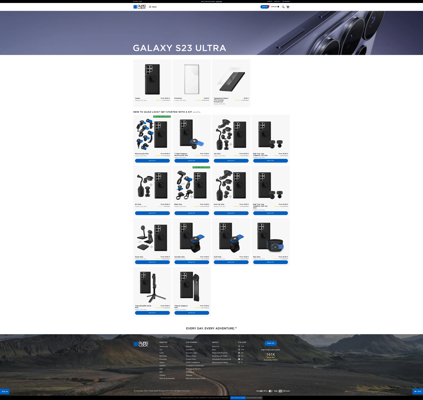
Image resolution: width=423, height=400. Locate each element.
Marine (162, 362)
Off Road (163, 356)
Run (161, 372)
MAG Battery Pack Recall (195, 378)
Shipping (274, 6)
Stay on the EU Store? (254, 397)
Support (269, 1)
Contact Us (190, 350)
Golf (161, 369)
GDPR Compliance (193, 362)
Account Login (191, 353)
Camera (162, 375)
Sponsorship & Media (220, 362)
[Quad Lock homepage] (139, 8)
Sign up (5, 391)
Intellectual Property (219, 353)
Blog (214, 350)
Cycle (162, 353)
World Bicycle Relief (219, 356)
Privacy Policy (191, 356)
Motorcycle (164, 346)
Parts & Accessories (167, 378)
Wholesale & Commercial (221, 359)
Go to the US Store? (238, 397)
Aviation (163, 366)
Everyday (163, 359)
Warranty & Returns (193, 369)
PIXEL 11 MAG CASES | (211, 1)
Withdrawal (190, 372)
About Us (215, 346)
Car (161, 350)
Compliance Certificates (195, 366)
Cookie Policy (191, 359)
